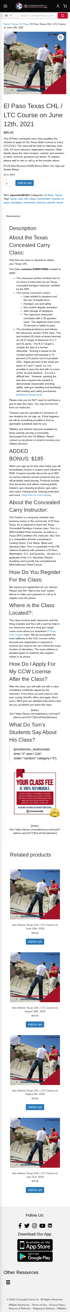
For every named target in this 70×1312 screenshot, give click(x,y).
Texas (15, 24)
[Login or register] (58, 6)
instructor (30, 202)
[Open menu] (5, 6)
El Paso (24, 24)
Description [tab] (13, 216)
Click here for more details (36, 495)
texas (60, 202)
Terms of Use (39, 1304)
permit (51, 202)
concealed (43, 198)
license (41, 202)
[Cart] (65, 6)
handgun (16, 202)
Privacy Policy (57, 1304)
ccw (20, 198)
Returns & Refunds (19, 1308)
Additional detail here (29, 394)
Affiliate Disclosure (19, 1304)
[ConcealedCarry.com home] (32, 6)
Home (7, 24)
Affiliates (61, 1308)
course (56, 198)
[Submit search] (63, 15)
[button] (60, 37)
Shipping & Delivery (44, 1308)
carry (13, 198)
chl (26, 198)
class (32, 198)
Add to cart (24, 183)
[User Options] (8, 1282)
